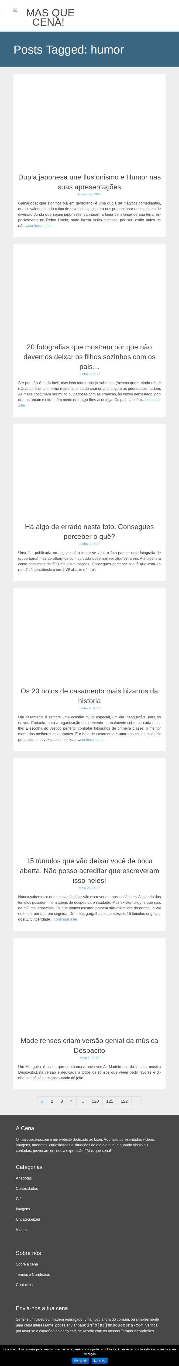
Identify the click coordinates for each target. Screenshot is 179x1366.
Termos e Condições (33, 1274)
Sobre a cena (27, 1264)
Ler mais (99, 1360)
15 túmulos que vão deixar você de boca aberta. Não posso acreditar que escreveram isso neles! (89, 870)
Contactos (24, 1285)
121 (109, 1101)
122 (124, 1101)
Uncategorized (28, 1219)
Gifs (19, 1199)
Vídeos (22, 1230)
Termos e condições (137, 1331)
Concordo (80, 1360)
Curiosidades (27, 1188)
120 (95, 1101)
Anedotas (24, 1178)
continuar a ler (40, 226)
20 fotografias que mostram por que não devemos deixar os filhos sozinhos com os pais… (89, 356)
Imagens (23, 1209)
